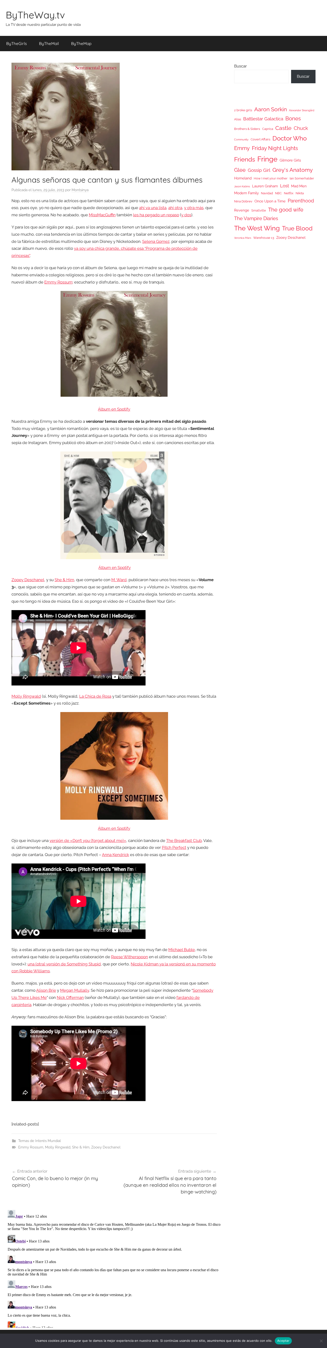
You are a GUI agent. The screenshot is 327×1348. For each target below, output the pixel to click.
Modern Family (246, 193)
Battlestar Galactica (263, 118)
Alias (237, 119)
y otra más (193, 207)
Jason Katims (242, 186)
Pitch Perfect (174, 847)
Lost (284, 185)
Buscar (240, 66)
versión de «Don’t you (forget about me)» (88, 840)
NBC (278, 193)
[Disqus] (114, 1268)
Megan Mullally (74, 990)
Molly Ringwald (26, 696)
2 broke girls (243, 110)
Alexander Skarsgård (301, 110)
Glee (240, 170)
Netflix (288, 193)
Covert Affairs (260, 139)
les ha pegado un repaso (156, 214)
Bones (293, 119)
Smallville (258, 210)
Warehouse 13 (263, 238)
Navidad (267, 193)
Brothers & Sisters (247, 129)
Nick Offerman (70, 997)
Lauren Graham (265, 186)
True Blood (297, 228)
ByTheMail (49, 43)
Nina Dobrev (243, 201)
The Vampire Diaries (256, 218)
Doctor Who (289, 138)
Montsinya (80, 190)
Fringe (267, 159)
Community (241, 139)
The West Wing (257, 228)
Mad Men (299, 186)
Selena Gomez (155, 241)
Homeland (243, 178)
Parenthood (301, 201)
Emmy (242, 148)
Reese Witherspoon (129, 956)
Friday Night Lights (275, 148)
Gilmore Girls (290, 160)
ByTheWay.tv (35, 15)
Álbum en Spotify (114, 409)
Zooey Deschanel (27, 579)
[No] (321, 1340)
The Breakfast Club (184, 840)
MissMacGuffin (102, 214)
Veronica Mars (242, 237)
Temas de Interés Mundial (39, 1141)
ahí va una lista (152, 207)
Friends (244, 159)
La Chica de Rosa (95, 696)
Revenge (241, 210)
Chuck (301, 128)
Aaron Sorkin (270, 109)
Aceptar (283, 1340)
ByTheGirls (16, 43)
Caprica (267, 129)
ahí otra (175, 207)
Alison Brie (46, 990)
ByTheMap (81, 43)
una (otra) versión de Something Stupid (64, 964)
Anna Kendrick (115, 854)
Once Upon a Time (270, 201)
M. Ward (119, 579)
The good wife (285, 210)
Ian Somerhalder (302, 178)
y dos (186, 214)
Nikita (300, 193)
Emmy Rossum (58, 282)
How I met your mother (271, 178)
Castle (283, 128)
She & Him (64, 579)
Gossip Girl (259, 170)
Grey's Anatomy (292, 170)
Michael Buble (181, 949)
